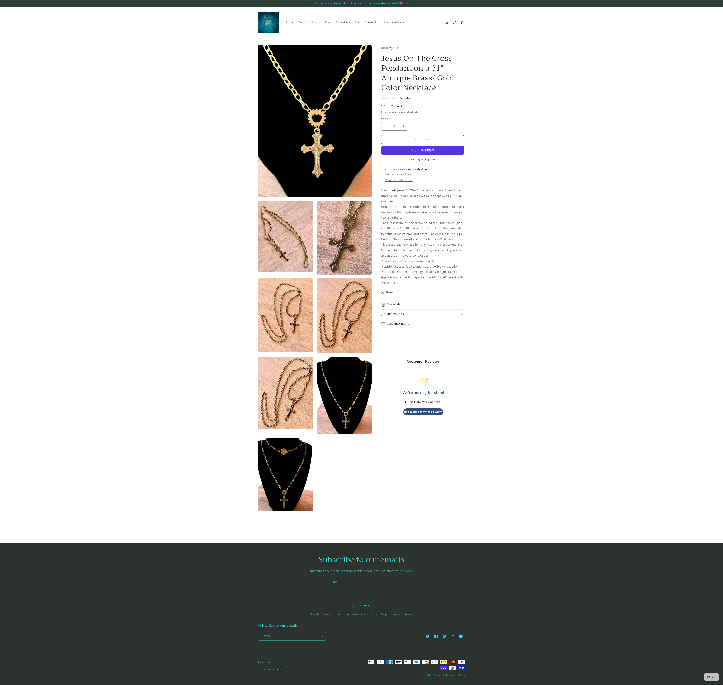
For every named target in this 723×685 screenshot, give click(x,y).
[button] (316, 23)
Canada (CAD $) (270, 669)
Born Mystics (439, 675)
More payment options (423, 159)
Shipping (386, 112)
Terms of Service (333, 614)
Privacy (408, 614)
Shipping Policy (390, 614)
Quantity (386, 118)
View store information (399, 180)
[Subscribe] (391, 582)
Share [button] (389, 292)
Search (314, 614)
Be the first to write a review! (423, 412)
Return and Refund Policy (362, 614)
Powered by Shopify (455, 675)
